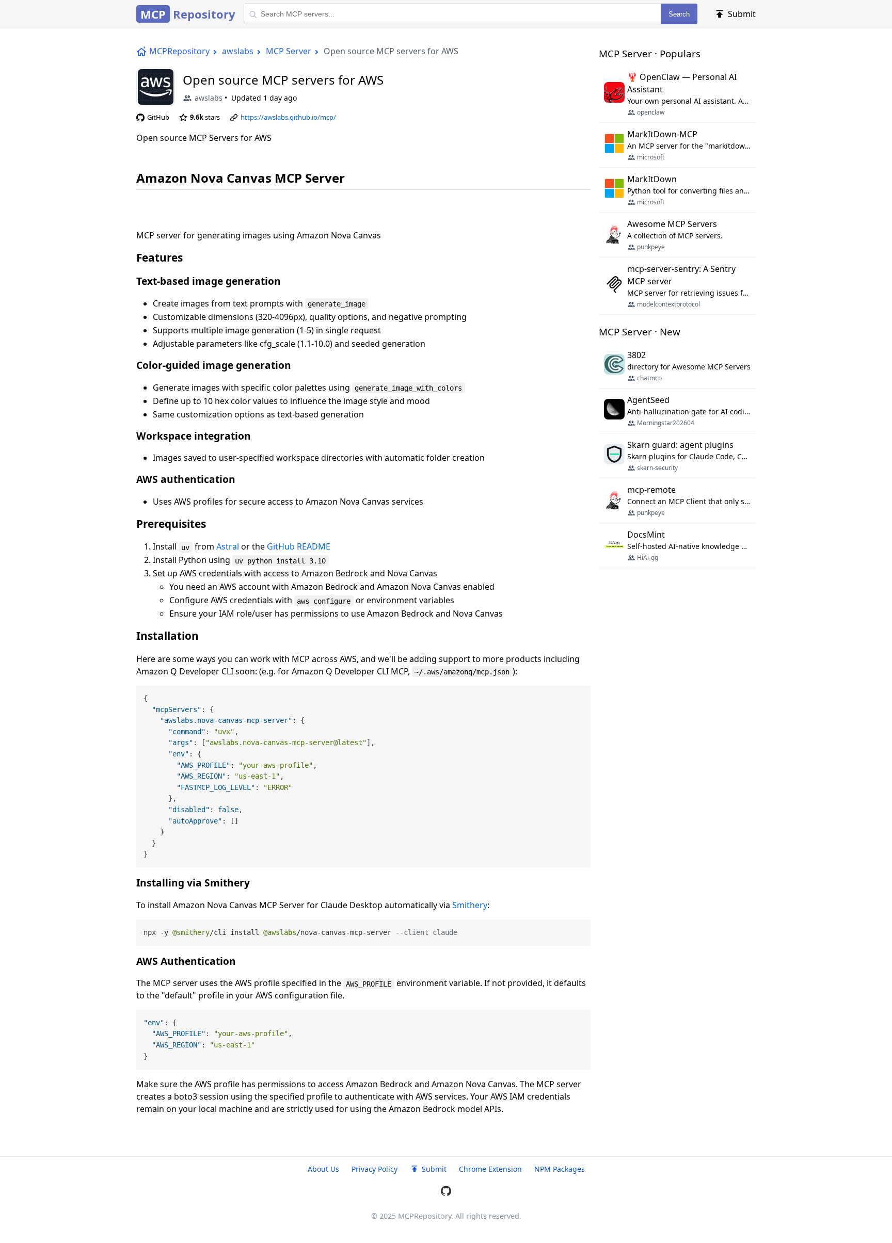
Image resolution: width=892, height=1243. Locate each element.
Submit (434, 1169)
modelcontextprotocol (668, 304)
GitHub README (298, 546)
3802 (636, 355)
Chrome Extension (490, 1169)
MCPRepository (179, 51)
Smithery (469, 905)
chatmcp (649, 378)
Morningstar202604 (665, 422)
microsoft (650, 157)
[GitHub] (446, 1192)
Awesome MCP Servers (672, 224)
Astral (227, 546)
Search (679, 14)
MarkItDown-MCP (662, 134)
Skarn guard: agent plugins (680, 444)
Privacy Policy (374, 1169)
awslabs (237, 51)
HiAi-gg (647, 557)
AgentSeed (648, 400)
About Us (323, 1169)
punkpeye (651, 247)
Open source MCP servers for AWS (283, 79)
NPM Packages (559, 1169)
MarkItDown (652, 179)
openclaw (650, 112)
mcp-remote (651, 489)
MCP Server (288, 51)
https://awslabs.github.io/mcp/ (288, 117)
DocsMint (646, 534)
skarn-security (657, 467)
